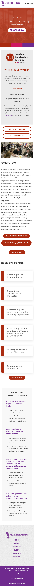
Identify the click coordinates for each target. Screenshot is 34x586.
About (17, 543)
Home (17, 540)
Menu (30, 3)
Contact (17, 553)
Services (17, 547)
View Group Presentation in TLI (17, 243)
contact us (8, 115)
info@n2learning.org (18, 583)
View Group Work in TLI (17, 236)
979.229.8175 (18, 578)
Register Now (17, 30)
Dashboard (17, 557)
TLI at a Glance (18, 129)
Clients (17, 550)
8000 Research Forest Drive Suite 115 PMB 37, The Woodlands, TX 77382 (17, 570)
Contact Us (18, 136)
